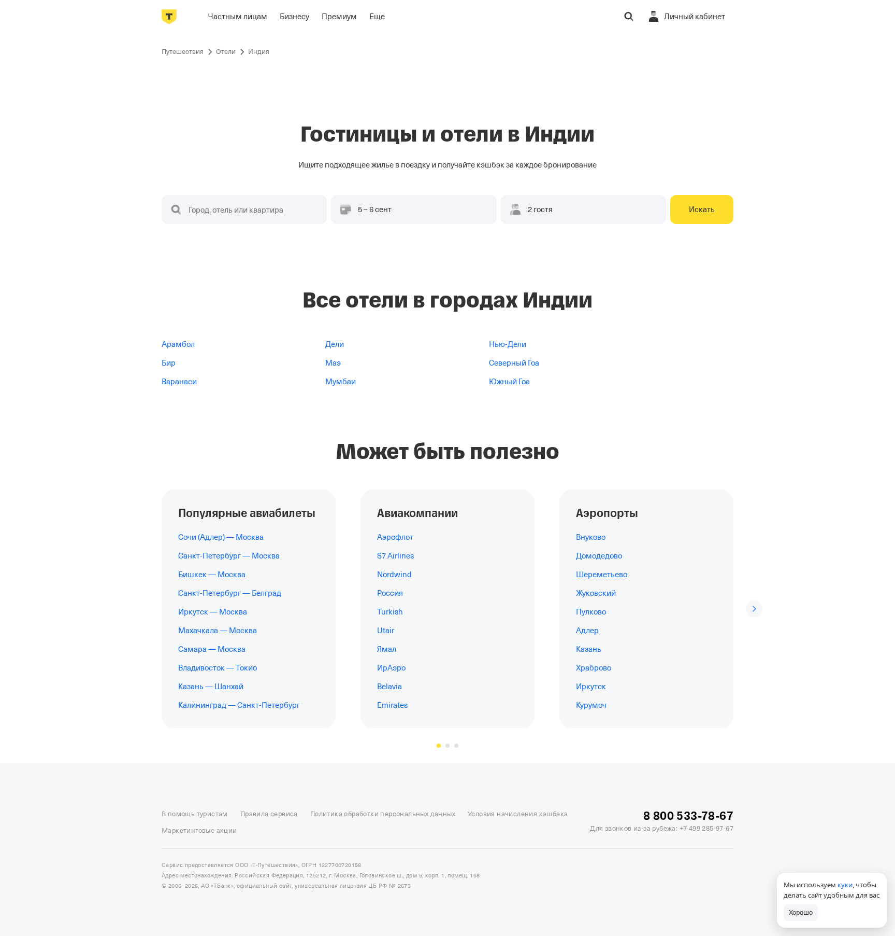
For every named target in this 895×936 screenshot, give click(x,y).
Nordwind (394, 574)
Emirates (392, 705)
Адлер (587, 630)
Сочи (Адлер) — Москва (221, 537)
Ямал (386, 649)
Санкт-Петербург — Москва (229, 556)
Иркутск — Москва (212, 612)
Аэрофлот (395, 537)
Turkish (390, 612)
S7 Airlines (395, 556)
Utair (385, 630)
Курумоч (591, 705)
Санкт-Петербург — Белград (229, 593)
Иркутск (591, 686)
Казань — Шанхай (210, 686)
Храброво (593, 668)
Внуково (590, 537)
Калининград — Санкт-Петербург (239, 705)
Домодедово (599, 556)
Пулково (591, 612)
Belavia (389, 686)
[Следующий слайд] (754, 608)
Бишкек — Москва (212, 574)
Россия (390, 593)
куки (845, 884)
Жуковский (596, 593)
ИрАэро (391, 668)
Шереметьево (601, 574)
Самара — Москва (212, 649)
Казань (588, 649)
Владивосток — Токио (217, 668)
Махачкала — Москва (217, 630)
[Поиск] (628, 16)
